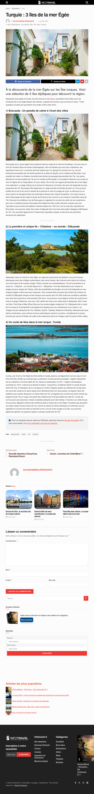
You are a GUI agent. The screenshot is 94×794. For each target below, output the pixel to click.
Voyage (35, 434)
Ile (29, 434)
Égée (52, 98)
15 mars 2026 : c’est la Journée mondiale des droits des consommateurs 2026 (40, 695)
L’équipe (37, 752)
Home (8, 8)
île (73, 170)
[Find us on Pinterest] (87, 782)
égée (24, 434)
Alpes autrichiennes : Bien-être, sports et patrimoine (31, 706)
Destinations (16, 8)
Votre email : (11, 645)
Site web (52, 580)
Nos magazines (40, 741)
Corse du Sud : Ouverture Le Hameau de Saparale (30, 701)
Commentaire (12, 541)
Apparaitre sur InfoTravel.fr (40, 756)
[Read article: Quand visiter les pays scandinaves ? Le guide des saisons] (47, 499)
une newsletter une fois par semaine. (43, 423)
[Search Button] (87, 2)
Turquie (43, 24)
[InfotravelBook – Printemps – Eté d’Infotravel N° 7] (82, 748)
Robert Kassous (20, 785)
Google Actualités (71, 420)
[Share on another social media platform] (86, 81)
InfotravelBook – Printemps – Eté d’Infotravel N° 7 (30, 689)
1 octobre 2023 (43, 21)
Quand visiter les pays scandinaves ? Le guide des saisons (45, 513)
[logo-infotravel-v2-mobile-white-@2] (17, 738)
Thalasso (59, 759)
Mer (31, 24)
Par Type (37, 24)
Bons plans (60, 745)
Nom (8, 570)
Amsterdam (69, 507)
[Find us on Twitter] (79, 782)
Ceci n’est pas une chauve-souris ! (24, 712)
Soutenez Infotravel (42, 745)
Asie (23, 8)
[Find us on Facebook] (75, 782)
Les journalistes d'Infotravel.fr (23, 21)
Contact (37, 748)
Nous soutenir (26, 620)
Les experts (25, 24)
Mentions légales (41, 761)
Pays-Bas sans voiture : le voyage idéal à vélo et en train (76, 512)
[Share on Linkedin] (78, 81)
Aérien (58, 752)
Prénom (10, 638)
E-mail (9, 580)
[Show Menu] (7, 2)
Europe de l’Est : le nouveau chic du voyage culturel (18, 512)
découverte (15, 434)
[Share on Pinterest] (82, 81)
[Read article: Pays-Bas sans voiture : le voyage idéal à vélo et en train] (76, 499)
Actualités (60, 741)
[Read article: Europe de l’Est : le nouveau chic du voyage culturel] (19, 499)
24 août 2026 (11, 517)
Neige (58, 755)
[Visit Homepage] (47, 2)
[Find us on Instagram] (83, 782)
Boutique (59, 762)
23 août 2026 (68, 517)
